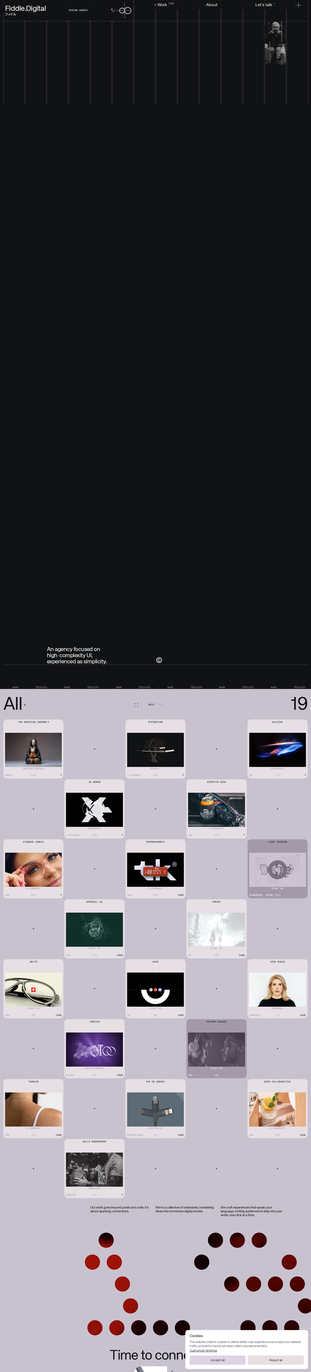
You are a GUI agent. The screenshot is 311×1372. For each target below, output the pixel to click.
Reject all (275, 1360)
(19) (170, 4)
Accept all (218, 1360)
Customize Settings (203, 1350)
